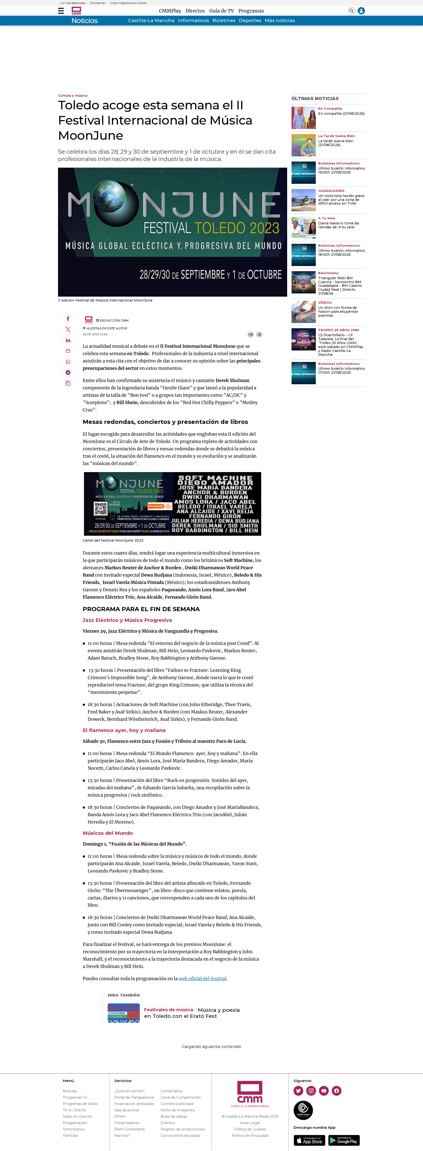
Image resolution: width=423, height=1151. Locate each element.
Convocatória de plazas (180, 1135)
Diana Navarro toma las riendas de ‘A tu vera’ (338, 225)
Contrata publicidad (177, 1104)
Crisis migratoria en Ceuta (128, 3)
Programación (75, 1123)
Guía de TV (222, 11)
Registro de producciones (183, 1129)
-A (259, 334)
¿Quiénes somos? (129, 1091)
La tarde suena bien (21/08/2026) (335, 143)
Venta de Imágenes (178, 1110)
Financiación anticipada (134, 1104)
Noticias (70, 1091)
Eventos (168, 1123)
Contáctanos (171, 1091)
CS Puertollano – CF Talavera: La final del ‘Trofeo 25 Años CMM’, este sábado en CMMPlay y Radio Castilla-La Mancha (340, 345)
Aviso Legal (250, 1123)
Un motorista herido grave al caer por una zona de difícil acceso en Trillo (341, 200)
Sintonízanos (74, 1129)
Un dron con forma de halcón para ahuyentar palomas (338, 312)
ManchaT (122, 1135)
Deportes (250, 20)
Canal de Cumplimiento (181, 1097)
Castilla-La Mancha (151, 20)
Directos (196, 11)
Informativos (193, 20)
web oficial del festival (202, 978)
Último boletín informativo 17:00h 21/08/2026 (341, 371)
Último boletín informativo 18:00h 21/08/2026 (341, 253)
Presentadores (127, 1123)
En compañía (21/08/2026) (341, 114)
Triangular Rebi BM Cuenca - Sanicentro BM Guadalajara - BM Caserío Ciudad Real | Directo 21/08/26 (340, 286)
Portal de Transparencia (134, 1097)
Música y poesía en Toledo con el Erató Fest (192, 1013)
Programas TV (75, 1097)
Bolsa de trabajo (174, 1116)
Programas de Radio (80, 1104)
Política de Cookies (250, 1129)
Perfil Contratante (129, 1129)
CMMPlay (171, 11)
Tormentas (97, 3)
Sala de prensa (126, 1110)
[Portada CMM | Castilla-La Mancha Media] (76, 10)
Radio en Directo (77, 1116)
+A (250, 334)
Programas (251, 11)
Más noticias (280, 20)
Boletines (223, 20)
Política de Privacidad (250, 1135)
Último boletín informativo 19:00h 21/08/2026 (341, 170)
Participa (70, 1135)
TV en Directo (74, 1110)
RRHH (120, 1116)
